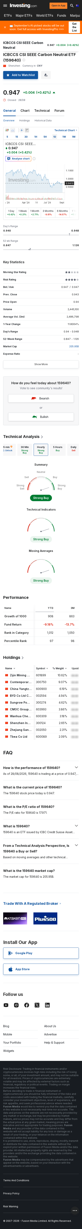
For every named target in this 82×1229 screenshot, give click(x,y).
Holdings (24, 120)
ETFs (8, 15)
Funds (61, 15)
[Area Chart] (13, 130)
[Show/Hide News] (27, 130)
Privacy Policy (11, 1193)
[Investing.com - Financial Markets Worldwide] (23, 5)
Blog (6, 1026)
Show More (41, 364)
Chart (24, 111)
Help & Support (54, 1042)
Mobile (7, 1034)
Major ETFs (24, 15)
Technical (42, 111)
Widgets (8, 1050)
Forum (59, 111)
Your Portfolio (12, 1042)
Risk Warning (10, 1206)
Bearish (44, 398)
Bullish (44, 416)
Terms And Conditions (16, 1180)
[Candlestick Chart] (7, 130)
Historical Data (43, 120)
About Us (50, 1026)
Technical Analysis (21, 436)
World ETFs (44, 15)
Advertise (50, 1034)
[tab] (24, 450)
